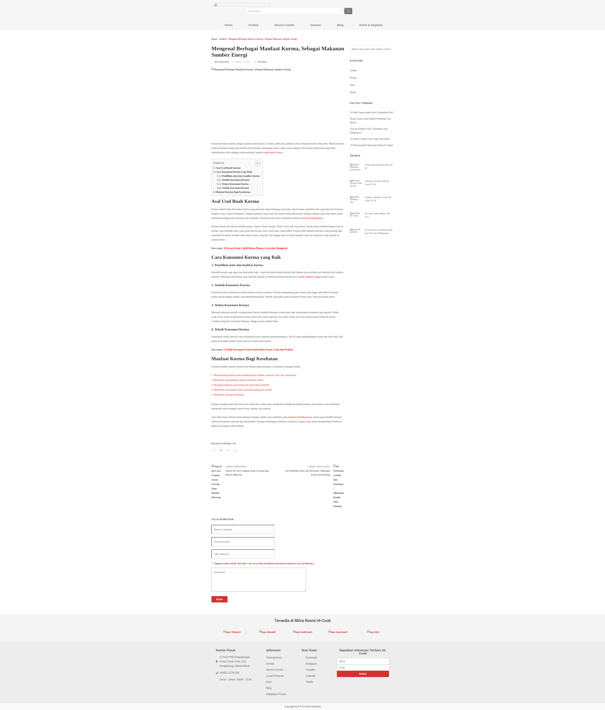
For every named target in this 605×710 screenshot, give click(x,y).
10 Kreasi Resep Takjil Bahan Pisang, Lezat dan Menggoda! (256, 248)
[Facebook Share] (214, 450)
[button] (256, 163)
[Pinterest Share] (228, 450)
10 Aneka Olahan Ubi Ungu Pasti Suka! (370, 139)
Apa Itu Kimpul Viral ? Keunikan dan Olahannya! (369, 130)
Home (229, 25)
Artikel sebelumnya (236, 467)
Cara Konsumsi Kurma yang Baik (234, 171)
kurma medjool (305, 276)
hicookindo (222, 62)
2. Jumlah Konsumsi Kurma (234, 180)
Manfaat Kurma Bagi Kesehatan (233, 192)
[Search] (348, 11)
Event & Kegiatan (371, 25)
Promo (353, 77)
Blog (340, 25)
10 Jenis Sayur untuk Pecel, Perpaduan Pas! (371, 112)
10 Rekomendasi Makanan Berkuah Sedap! (371, 145)
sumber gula (269, 152)
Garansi (315, 25)
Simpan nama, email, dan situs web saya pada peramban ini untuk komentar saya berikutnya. (264, 563)
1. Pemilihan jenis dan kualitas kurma (239, 176)
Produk (253, 25)
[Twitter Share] (221, 450)
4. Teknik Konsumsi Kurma (234, 188)
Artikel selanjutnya (319, 467)
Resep (353, 92)
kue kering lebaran (313, 218)
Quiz (352, 85)
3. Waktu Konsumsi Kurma (234, 184)
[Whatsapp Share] (235, 450)
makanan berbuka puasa (300, 417)
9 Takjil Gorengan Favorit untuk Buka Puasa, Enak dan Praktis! (258, 349)
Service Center (284, 25)
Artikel (222, 39)
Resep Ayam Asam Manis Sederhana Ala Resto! (370, 120)
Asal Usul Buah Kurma (228, 168)
